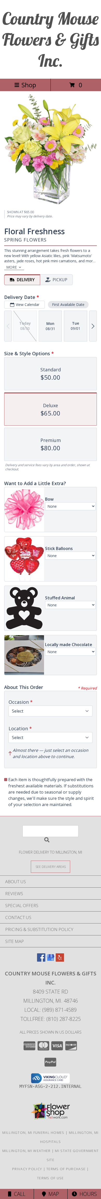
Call (18, 1193)
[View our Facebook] (41, 960)
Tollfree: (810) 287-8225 (50, 1018)
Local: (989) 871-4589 (50, 1009)
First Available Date (68, 304)
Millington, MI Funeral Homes (33, 1132)
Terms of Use (50, 1178)
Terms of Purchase (65, 1169)
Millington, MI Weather (26, 1150)
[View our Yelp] (60, 960)
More (11, 267)
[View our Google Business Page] (50, 960)
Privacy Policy (27, 1169)
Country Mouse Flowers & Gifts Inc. (50, 39)
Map (52, 1193)
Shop (28, 85)
